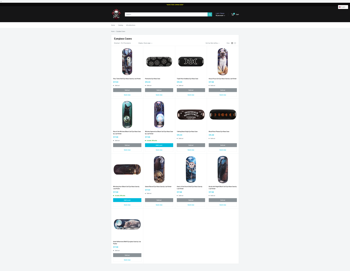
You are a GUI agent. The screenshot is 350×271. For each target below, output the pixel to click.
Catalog (120, 25)
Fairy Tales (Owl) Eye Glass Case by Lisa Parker (127, 78)
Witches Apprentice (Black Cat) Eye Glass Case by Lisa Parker (159, 132)
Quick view (127, 95)
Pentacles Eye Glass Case (152, 78)
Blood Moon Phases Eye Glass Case (219, 131)
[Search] (210, 14)
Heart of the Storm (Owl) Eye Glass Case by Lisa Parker (189, 187)
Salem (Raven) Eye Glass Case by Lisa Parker (158, 186)
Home (113, 25)
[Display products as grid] (232, 43)
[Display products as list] (235, 43)
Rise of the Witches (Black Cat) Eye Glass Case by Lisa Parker (127, 132)
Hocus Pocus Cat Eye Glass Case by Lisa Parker (223, 78)
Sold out (127, 90)
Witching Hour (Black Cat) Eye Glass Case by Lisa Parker (126, 187)
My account (220, 15)
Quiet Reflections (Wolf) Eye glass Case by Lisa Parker (127, 242)
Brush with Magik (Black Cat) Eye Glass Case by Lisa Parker (223, 187)
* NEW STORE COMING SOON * (175, 4)
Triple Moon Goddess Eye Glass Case (187, 78)
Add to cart (159, 145)
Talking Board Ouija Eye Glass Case (187, 131)
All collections (130, 25)
